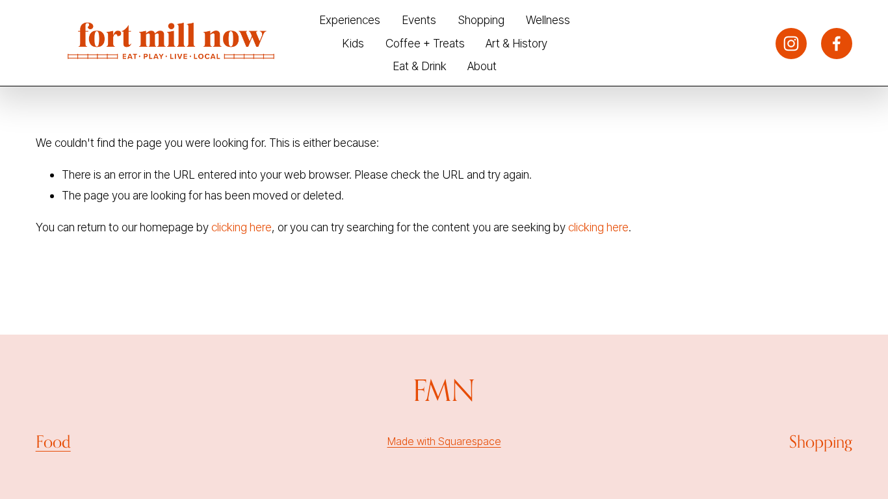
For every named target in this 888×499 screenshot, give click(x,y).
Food (53, 441)
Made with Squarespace (444, 441)
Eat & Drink (420, 66)
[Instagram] (791, 43)
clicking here (241, 227)
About (482, 66)
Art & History (516, 43)
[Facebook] (836, 43)
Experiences (349, 20)
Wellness (548, 20)
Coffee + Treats (425, 43)
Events (419, 20)
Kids (353, 43)
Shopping (481, 20)
